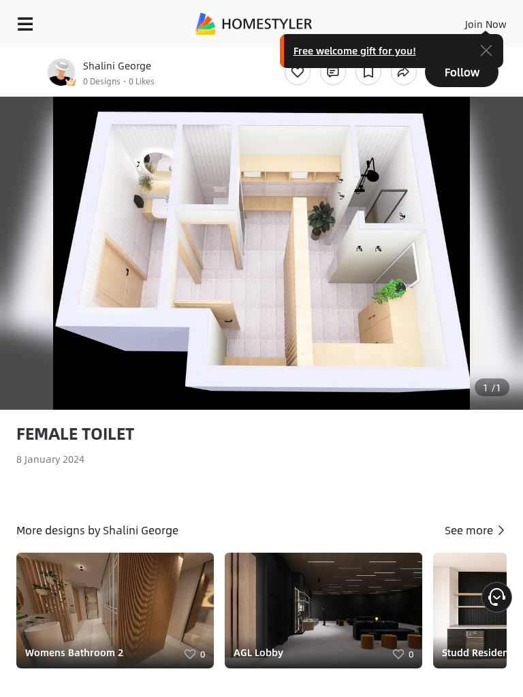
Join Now (486, 23)
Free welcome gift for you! (355, 50)
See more (470, 529)
